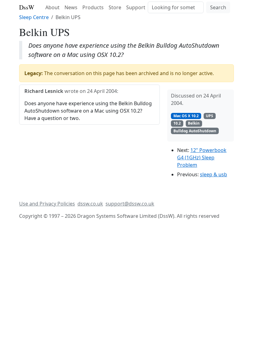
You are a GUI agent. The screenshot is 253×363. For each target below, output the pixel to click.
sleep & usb (213, 174)
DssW (26, 7)
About (52, 7)
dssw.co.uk (90, 203)
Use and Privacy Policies (47, 203)
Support (135, 7)
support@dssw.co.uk (130, 203)
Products (93, 7)
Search (218, 7)
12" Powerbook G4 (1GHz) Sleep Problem (201, 157)
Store (115, 7)
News (70, 7)
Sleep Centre (34, 17)
